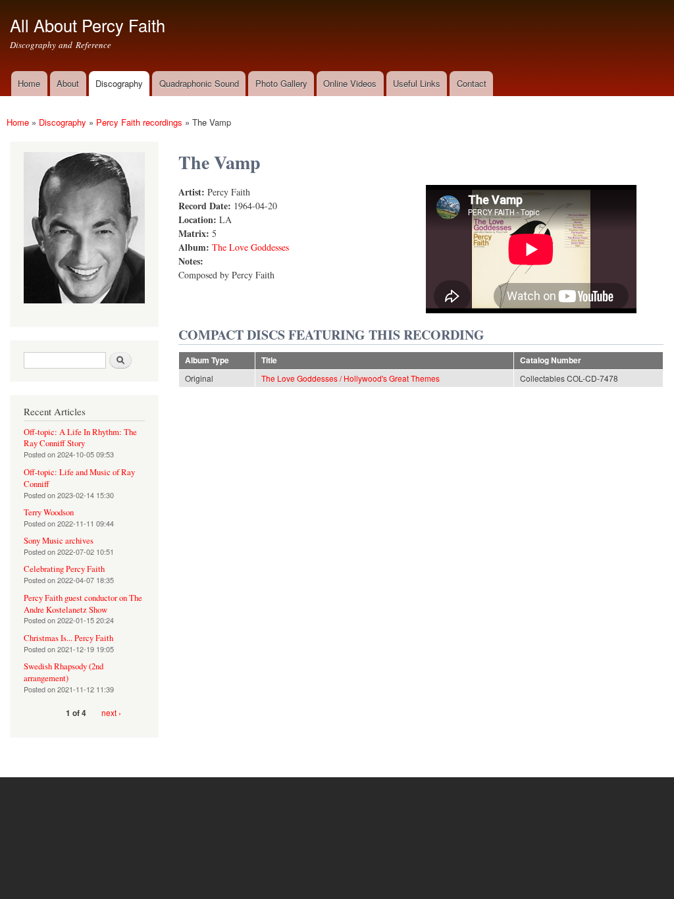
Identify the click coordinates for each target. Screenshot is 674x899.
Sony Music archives (58, 540)
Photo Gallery (281, 83)
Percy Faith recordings (139, 122)
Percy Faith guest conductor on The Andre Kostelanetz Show (83, 603)
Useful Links (416, 83)
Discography (119, 83)
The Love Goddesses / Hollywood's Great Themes (350, 378)
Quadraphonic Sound (199, 83)
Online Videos (349, 83)
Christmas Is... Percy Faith (68, 638)
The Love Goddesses (250, 247)
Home (29, 83)
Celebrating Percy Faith (64, 569)
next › (111, 712)
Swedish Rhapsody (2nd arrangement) (63, 672)
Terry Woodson (49, 512)
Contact (471, 83)
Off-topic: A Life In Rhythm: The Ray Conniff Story (80, 438)
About (68, 83)
